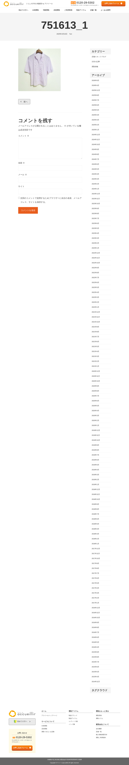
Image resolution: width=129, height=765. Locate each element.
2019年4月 (95, 470)
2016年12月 (96, 608)
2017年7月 (95, 573)
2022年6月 (95, 282)
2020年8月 (95, 391)
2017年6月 (95, 578)
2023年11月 (96, 199)
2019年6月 (95, 460)
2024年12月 (96, 135)
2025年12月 (96, 90)
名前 (21, 163)
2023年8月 (95, 213)
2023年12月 (96, 194)
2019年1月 (95, 484)
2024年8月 (95, 154)
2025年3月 (95, 120)
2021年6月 (95, 341)
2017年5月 (95, 583)
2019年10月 (96, 440)
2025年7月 (95, 100)
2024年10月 (96, 144)
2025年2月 (95, 125)
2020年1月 (95, 425)
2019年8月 (95, 450)
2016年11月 (96, 613)
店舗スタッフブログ (99, 57)
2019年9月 (95, 445)
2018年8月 (95, 509)
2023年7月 (95, 218)
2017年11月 (96, 553)
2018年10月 (96, 499)
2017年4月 (95, 588)
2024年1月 (95, 189)
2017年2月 (95, 598)
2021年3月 (95, 356)
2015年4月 (95, 677)
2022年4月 (95, 292)
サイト (21, 186)
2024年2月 (95, 184)
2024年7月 (95, 159)
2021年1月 (95, 366)
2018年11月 (96, 494)
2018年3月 (95, 534)
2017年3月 (95, 593)
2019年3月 (95, 475)
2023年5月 (95, 228)
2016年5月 (95, 642)
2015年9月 (95, 652)
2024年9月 (95, 149)
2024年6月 (95, 164)
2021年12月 (96, 312)
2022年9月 (95, 268)
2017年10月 (96, 558)
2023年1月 (95, 248)
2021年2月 (95, 361)
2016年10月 (96, 617)
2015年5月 (95, 672)
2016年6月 (95, 637)
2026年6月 (95, 80)
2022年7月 (95, 277)
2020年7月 (95, 396)
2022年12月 (96, 253)
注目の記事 (96, 62)
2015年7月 (95, 662)
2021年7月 (95, 337)
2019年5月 (95, 465)
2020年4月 (95, 411)
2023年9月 (95, 208)
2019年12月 (96, 430)
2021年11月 (96, 317)
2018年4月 (95, 529)
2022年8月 (95, 273)
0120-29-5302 (85, 2)
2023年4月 (95, 233)
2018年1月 (95, 544)
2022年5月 (95, 287)
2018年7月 (95, 514)
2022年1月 (95, 307)
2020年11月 (96, 376)
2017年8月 (95, 568)
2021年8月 (95, 332)
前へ (26, 102)
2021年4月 (95, 351)
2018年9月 (95, 504)
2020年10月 (96, 381)
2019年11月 (96, 435)
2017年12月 (96, 549)
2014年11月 (96, 682)
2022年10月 (96, 263)
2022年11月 (96, 258)
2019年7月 (95, 455)
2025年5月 (95, 110)
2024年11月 (96, 139)
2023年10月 (96, 203)
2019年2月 (95, 479)
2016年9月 (95, 622)
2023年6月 (95, 223)
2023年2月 (95, 243)
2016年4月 (95, 647)
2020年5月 (95, 406)
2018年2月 (95, 539)
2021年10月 (96, 322)
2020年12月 (96, 371)
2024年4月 (95, 174)
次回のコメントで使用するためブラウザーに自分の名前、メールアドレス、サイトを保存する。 (51, 200)
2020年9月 (95, 386)
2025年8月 (95, 95)
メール (22, 175)
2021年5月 (95, 346)
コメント (23, 136)
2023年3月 (95, 238)
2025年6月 (95, 105)
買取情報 (95, 67)
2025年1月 (95, 130)
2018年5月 (95, 524)
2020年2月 (95, 420)
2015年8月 (95, 657)
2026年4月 (95, 85)
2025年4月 (95, 115)
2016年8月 (95, 627)
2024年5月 (95, 169)
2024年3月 (95, 179)
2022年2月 (95, 302)
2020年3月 (95, 415)
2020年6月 (95, 401)
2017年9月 (95, 563)
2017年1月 (95, 603)
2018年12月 (96, 489)
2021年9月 (95, 327)
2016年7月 (95, 632)
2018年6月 (95, 519)
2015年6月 (95, 667)
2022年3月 (95, 297)
